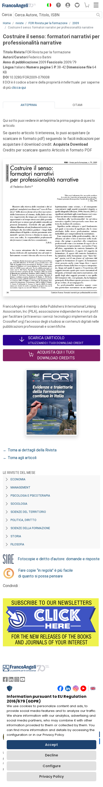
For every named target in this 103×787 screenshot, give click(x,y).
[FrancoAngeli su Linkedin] (11, 680)
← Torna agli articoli (19, 457)
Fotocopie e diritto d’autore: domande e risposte (59, 559)
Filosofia (17, 544)
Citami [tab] (77, 105)
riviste (19, 23)
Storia (16, 536)
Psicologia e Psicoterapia (30, 495)
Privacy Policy (51, 776)
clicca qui (18, 87)
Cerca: (7, 14)
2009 (75, 23)
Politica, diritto (23, 520)
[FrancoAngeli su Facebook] (5, 680)
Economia (18, 479)
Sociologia (19, 503)
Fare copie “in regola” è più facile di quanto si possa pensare (45, 573)
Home (7, 23)
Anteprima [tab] (29, 105)
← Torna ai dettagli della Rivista (30, 450)
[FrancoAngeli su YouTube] (22, 680)
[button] (48, 5)
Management (20, 487)
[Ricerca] (98, 14)
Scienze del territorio (28, 512)
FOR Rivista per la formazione (48, 23)
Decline (51, 755)
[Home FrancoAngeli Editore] (19, 5)
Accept (51, 744)
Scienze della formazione (30, 528)
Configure (52, 766)
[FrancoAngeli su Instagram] (16, 680)
